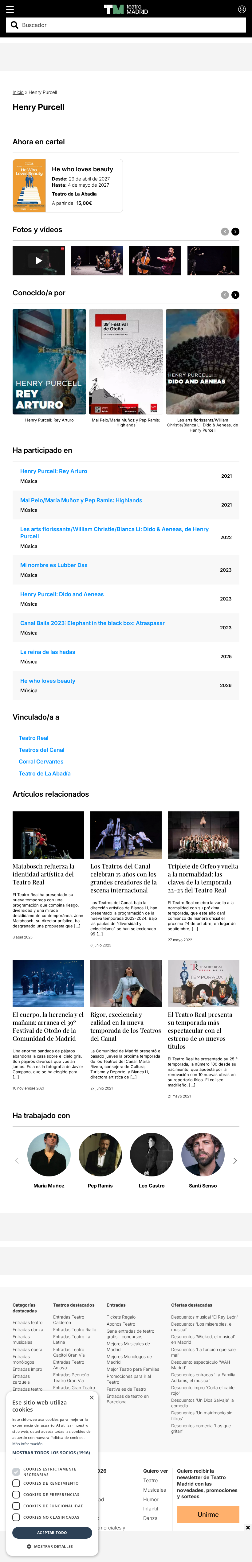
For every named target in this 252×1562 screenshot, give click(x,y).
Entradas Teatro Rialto (74, 1329)
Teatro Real (34, 738)
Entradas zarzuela (21, 1379)
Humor (151, 1499)
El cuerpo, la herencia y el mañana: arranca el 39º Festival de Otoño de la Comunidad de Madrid (48, 1026)
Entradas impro (27, 1369)
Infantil (150, 1509)
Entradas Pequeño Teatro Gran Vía (71, 1377)
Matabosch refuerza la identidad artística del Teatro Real (43, 874)
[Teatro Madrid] (126, 9)
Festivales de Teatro (126, 1389)
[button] (52, 1455)
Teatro (150, 1480)
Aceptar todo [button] (52, 1532)
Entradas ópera (27, 1349)
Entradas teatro (27, 1322)
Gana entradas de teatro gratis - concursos (130, 1333)
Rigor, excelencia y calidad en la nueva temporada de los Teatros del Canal (125, 1026)
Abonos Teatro (121, 1324)
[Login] (242, 9)
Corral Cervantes (41, 761)
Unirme (208, 1514)
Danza (150, 1518)
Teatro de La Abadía (45, 773)
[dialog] (52, 1473)
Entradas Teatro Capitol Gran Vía (69, 1352)
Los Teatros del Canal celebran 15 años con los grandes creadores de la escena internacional (123, 878)
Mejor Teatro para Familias (133, 1369)
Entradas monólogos (23, 1359)
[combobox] (131, 25)
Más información (27, 1443)
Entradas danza (28, 1329)
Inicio (18, 92)
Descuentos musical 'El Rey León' (204, 1316)
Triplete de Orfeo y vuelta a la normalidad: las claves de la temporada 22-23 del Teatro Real (203, 878)
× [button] (91, 1398)
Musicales (154, 1490)
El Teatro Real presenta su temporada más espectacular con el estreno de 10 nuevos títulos (200, 1030)
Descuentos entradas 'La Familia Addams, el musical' (203, 1377)
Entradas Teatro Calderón (68, 1319)
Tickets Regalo (121, 1316)
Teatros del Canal (42, 750)
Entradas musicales (22, 1339)
